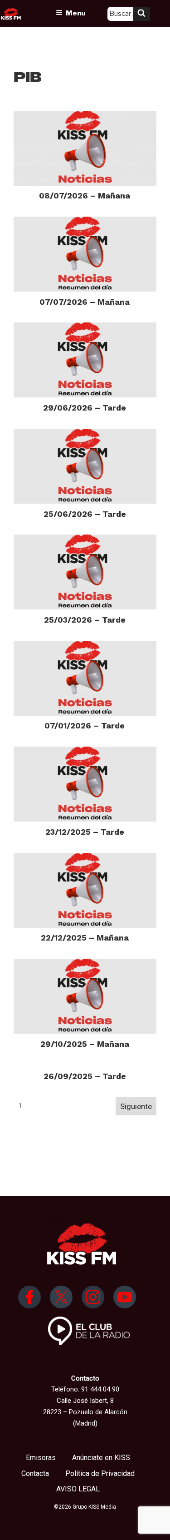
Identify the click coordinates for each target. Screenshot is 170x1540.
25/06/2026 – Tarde (85, 514)
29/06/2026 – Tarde (84, 407)
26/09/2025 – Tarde (85, 1076)
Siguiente (136, 1106)
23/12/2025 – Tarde (84, 832)
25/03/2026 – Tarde (85, 619)
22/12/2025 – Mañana (85, 937)
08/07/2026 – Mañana (84, 195)
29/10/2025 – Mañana (84, 1044)
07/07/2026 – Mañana (84, 302)
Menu (75, 13)
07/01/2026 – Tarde (84, 725)
